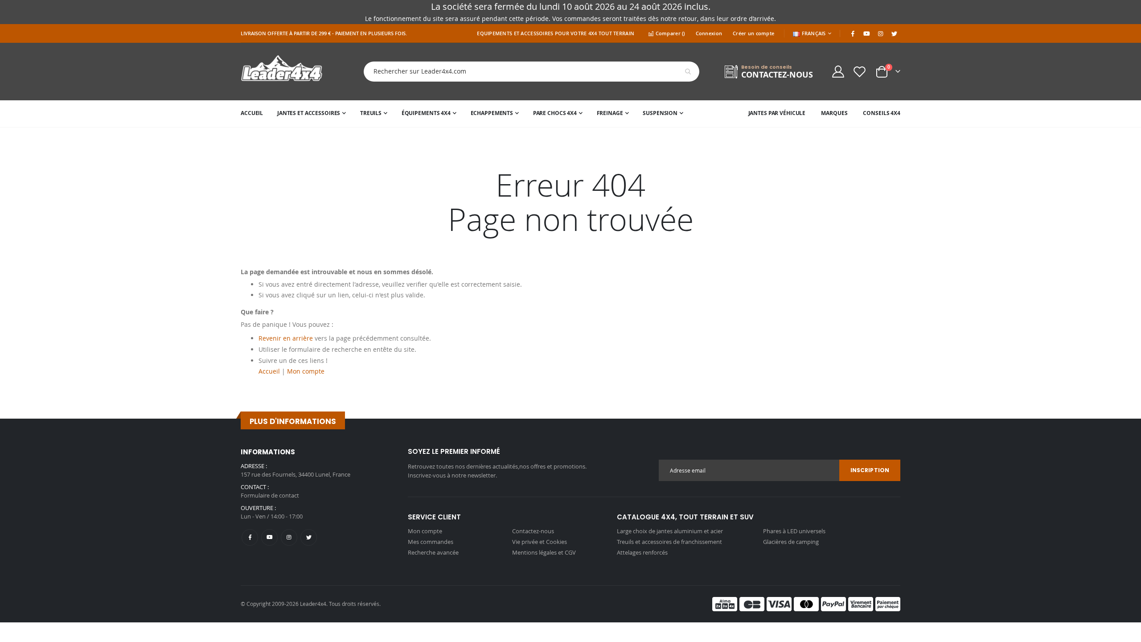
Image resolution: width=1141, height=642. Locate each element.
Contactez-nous (533, 531)
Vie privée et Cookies (539, 542)
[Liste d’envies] (860, 72)
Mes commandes (430, 542)
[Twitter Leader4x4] (894, 33)
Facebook (250, 537)
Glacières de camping (791, 542)
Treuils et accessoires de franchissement (669, 542)
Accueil (269, 371)
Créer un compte (753, 33)
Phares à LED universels (794, 531)
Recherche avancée (433, 552)
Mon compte (305, 371)
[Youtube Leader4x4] (866, 33)
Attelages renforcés (642, 552)
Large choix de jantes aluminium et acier (670, 531)
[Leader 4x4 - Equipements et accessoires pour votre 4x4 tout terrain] (282, 71)
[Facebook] (852, 33)
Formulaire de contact (270, 495)
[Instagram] (880, 33)
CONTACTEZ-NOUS (777, 74)
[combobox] (524, 71)
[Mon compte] (838, 72)
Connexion (709, 33)
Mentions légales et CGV (544, 552)
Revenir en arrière (286, 338)
